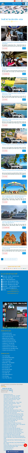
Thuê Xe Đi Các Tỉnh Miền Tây (10, 346)
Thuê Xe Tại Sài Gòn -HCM (9, 335)
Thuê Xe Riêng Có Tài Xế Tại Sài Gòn (12, 423)
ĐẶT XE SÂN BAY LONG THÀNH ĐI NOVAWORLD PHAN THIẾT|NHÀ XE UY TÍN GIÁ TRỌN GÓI (14, 196)
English (25, 1)
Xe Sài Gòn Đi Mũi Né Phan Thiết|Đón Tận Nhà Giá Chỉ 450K (14, 68)
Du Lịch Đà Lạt (6, 367)
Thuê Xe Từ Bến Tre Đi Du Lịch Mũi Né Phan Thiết (14, 144)
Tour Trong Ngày (7, 361)
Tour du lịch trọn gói (7, 359)
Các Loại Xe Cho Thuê (8, 336)
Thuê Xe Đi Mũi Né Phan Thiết (11, 446)
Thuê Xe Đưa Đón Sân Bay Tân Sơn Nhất (13, 419)
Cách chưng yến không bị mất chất (12, 434)
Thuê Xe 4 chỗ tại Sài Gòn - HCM (11, 399)
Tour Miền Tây (6, 372)
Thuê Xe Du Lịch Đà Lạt (9, 421)
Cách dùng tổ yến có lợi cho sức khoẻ (12, 433)
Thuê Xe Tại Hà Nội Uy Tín (9, 350)
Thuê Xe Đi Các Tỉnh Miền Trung (10, 348)
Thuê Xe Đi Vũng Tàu (9, 447)
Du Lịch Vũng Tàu (7, 364)
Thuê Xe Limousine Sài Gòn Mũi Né (12, 428)
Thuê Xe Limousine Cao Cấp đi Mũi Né (13, 417)
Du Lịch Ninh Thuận (7, 369)
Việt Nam (18, 1)
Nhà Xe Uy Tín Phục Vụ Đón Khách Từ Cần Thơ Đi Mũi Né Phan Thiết (14, 119)
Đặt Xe (24, 48)
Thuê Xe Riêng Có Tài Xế (8, 345)
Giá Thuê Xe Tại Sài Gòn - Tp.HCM (12, 395)
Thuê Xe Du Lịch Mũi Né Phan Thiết (12, 398)
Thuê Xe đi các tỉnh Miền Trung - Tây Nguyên (14, 424)
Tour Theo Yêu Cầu (7, 377)
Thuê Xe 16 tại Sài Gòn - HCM (11, 407)
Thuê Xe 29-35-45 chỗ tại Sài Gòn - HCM (14, 411)
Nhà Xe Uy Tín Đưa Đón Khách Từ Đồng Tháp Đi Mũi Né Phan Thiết (13, 94)
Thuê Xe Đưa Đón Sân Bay (9, 340)
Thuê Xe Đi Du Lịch (7, 333)
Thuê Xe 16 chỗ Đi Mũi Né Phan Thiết (12, 410)
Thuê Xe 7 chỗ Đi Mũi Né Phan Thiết (12, 406)
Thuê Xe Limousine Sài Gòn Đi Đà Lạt (13, 430)
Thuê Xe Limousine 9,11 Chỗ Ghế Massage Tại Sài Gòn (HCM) (14, 43)
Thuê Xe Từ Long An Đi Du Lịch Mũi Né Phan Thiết (14, 170)
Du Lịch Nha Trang (7, 366)
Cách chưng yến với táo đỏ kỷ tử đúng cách (14, 436)
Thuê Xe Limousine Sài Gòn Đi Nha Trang (13, 432)
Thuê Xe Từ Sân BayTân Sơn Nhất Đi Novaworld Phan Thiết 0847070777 (13, 222)
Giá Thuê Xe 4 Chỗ (8, 401)
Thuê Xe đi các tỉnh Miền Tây (10, 420)
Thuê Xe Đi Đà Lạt (8, 449)
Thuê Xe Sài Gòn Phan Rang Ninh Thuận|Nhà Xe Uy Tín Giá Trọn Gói (14, 247)
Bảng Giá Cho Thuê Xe (8, 338)
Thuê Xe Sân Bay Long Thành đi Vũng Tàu (14, 445)
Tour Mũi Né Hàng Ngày (8, 357)
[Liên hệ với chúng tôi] (25, 445)
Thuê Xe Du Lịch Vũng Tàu (10, 427)
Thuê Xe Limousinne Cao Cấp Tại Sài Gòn (14, 415)
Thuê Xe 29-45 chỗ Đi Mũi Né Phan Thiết (13, 414)
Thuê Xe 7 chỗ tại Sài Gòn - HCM (11, 403)
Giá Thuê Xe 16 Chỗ (8, 408)
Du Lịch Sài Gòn (6, 371)
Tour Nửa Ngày (6, 356)
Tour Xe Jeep (6, 376)
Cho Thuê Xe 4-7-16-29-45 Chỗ (11, 397)
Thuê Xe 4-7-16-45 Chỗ (8, 343)
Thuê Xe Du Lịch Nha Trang (10, 425)
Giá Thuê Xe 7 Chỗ (8, 404)
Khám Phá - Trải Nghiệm (8, 362)
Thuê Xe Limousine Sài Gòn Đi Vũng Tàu (13, 429)
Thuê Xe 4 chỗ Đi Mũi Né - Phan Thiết (12, 402)
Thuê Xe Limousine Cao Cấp (9, 341)
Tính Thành (3, 386)
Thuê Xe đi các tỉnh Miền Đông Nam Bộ (13, 416)
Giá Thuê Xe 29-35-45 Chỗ (10, 412)
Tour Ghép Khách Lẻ (7, 374)
